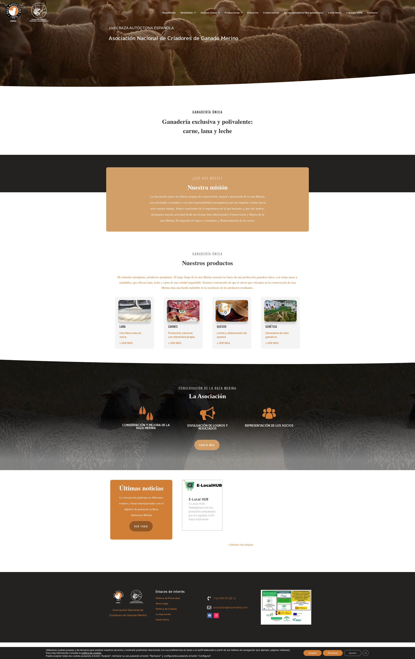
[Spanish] (395, 12)
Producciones (232, 12)
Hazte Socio (162, 619)
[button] (188, 12)
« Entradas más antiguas (240, 544)
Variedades (186, 12)
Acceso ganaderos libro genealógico (303, 12)
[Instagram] (216, 615)
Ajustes (352, 653)
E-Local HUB (198, 499)
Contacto (372, 12)
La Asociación (163, 614)
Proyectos (252, 12)
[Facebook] (209, 615)
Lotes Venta (334, 12)
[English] (391, 12)
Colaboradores (271, 12)
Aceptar (312, 653)
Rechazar (333, 653)
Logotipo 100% (354, 12)
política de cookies (91, 653)
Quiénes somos (209, 12)
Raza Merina (169, 12)
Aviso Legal (162, 603)
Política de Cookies (166, 608)
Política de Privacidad (168, 598)
